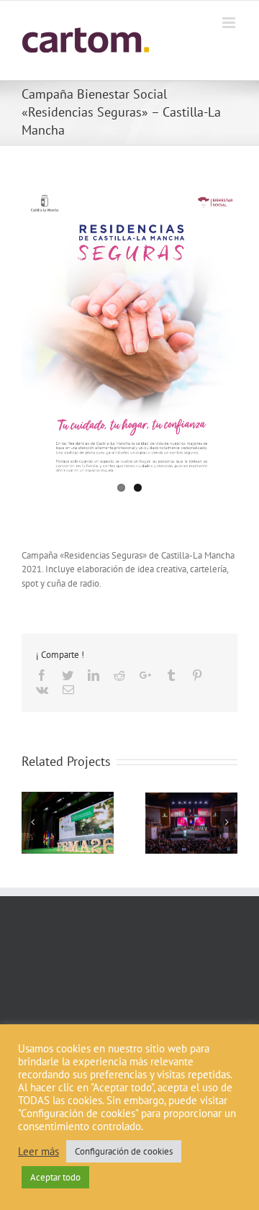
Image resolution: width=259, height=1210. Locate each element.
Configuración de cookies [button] (124, 1151)
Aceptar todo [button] (55, 1177)
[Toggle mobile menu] (229, 22)
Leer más (38, 1151)
